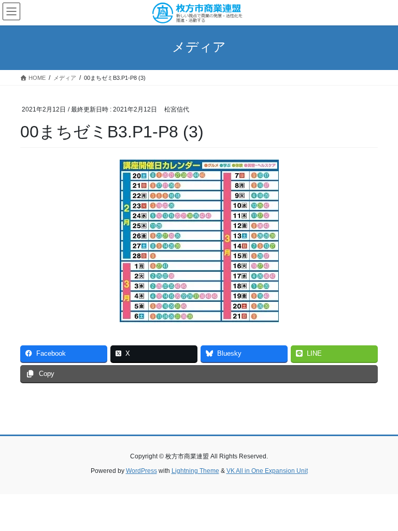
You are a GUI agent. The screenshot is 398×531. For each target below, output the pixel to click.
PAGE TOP (379, 505)
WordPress (141, 470)
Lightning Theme (195, 470)
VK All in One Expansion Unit (267, 470)
